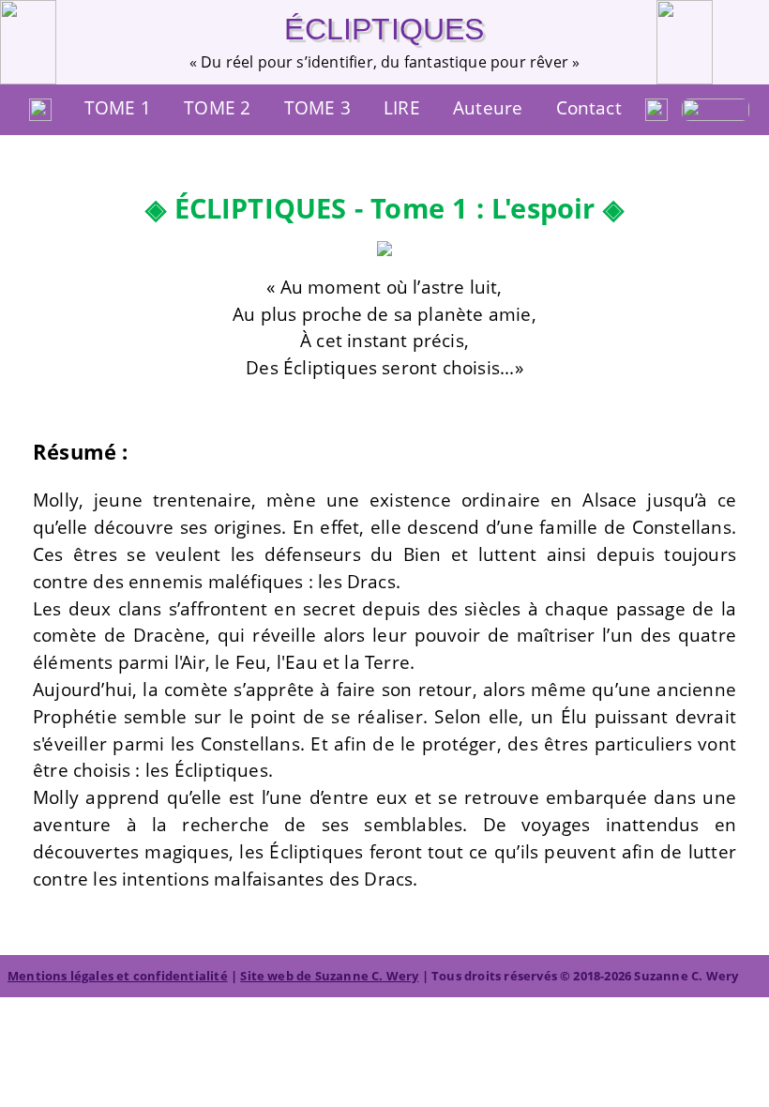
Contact (589, 107)
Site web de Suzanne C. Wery (329, 975)
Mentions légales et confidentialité (118, 975)
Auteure (487, 107)
